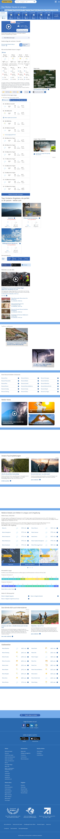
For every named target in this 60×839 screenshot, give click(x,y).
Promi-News (7, 800)
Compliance (6, 828)
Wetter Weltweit (8, 796)
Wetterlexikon (7, 798)
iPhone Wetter (40, 751)
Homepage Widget (8, 764)
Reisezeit (49, 10)
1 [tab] (28, 567)
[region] (15, 117)
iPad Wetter (39, 753)
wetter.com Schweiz (9, 759)
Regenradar (36, 10)
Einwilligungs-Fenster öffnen (29, 824)
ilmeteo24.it (7, 775)
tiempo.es (7, 771)
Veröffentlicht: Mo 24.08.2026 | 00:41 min (9, 293)
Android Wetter (40, 755)
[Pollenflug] (56, 2)
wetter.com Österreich (9, 760)
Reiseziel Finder (24, 789)
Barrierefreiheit (14, 828)
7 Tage (24, 10)
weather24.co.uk (8, 779)
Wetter (6, 748)
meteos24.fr (7, 773)
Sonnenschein (24, 757)
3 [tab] (32, 567)
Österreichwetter (8, 791)
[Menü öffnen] (58, 1)
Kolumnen (7, 753)
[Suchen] (34, 1)
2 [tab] (30, 567)
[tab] (5, 100)
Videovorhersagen (8, 751)
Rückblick (55, 10)
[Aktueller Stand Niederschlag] (45, 79)
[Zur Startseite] (7, 1)
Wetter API (7, 766)
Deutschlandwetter (9, 787)
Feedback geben (28, 28)
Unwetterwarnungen (9, 755)
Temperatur (23, 755)
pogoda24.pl (7, 777)
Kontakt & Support (40, 824)
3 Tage (12, 10)
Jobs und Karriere (7, 824)
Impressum (48, 824)
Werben (6, 762)
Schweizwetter (8, 789)
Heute (2, 10)
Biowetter (23, 785)
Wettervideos (8, 782)
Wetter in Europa (8, 794)
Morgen (7, 10)
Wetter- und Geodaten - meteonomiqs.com (9, 769)
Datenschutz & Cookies (17, 824)
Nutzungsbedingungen (23, 828)
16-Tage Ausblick (56, 15)
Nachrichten (7, 785)
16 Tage (30, 10)
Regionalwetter (8, 792)
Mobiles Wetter (41, 748)
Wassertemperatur (25, 759)
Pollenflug (42, 10)
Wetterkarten (24, 748)
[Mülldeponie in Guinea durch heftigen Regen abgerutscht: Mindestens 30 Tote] (15, 279)
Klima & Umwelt (24, 792)
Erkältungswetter (24, 791)
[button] (15, 194)
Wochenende (18, 10)
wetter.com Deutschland (10, 757)
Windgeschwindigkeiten (25, 753)
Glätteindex (23, 787)
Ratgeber (23, 782)
